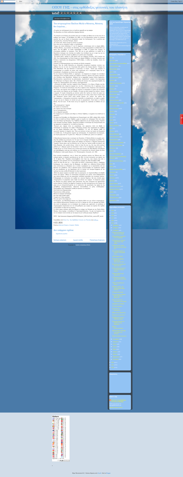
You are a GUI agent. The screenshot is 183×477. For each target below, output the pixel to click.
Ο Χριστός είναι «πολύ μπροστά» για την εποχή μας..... (119, 247)
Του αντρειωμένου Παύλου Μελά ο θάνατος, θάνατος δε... (119, 296)
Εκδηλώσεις (112, 97)
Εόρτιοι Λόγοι (113, 105)
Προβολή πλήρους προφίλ (115, 407)
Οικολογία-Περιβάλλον (115, 153)
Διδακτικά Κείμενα (63, 225)
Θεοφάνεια (112, 114)
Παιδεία (77, 225)
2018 (112, 213)
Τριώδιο (111, 192)
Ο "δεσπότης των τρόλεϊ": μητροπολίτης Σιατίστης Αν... (119, 279)
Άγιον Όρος (112, 60)
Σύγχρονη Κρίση (113, 183)
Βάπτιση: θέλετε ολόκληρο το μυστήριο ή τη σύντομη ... (119, 332)
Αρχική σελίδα (78, 240)
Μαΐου (115, 349)
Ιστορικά (71, 225)
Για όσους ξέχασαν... (117, 306)
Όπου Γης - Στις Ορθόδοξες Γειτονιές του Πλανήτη (118, 401)
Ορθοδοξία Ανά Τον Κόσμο (116, 161)
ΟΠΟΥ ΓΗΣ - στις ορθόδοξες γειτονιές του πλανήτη (89, 7)
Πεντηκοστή (112, 172)
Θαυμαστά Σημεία (113, 108)
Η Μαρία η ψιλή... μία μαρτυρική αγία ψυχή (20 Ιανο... (118, 288)
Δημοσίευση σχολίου (61, 233)
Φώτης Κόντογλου (114, 197)
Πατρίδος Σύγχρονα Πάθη (115, 169)
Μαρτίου (115, 354)
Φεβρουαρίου (116, 356)
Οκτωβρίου (116, 230)
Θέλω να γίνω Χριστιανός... (119, 312)
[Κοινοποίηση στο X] (58, 223)
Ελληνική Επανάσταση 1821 (116, 103)
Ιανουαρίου (116, 359)
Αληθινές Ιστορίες (113, 77)
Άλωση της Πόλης (113, 66)
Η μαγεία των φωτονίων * (118, 315)
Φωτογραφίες (112, 195)
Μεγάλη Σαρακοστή (114, 136)
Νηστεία (111, 151)
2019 (112, 210)
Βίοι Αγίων (112, 86)
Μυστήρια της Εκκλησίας (115, 145)
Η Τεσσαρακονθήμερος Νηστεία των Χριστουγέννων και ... (118, 260)
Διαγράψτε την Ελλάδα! (118, 303)
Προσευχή (111, 180)
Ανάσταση (111, 80)
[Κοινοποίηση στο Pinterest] (62, 223)
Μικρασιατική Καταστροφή (116, 142)
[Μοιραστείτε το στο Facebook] (60, 223)
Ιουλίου (115, 344)
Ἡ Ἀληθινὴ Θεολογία (117, 292)
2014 (112, 220)
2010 (112, 367)
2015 (112, 218)
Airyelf (99, 473)
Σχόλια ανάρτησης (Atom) (83, 245)
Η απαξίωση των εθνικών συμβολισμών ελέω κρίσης (118, 242)
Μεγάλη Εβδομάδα (114, 134)
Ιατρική (111, 120)
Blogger (108, 473)
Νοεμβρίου (116, 227)
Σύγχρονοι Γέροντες (114, 189)
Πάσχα (111, 163)
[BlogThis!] (56, 223)
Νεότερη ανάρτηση (60, 240)
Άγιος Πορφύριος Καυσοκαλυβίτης (118, 63)
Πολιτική (111, 175)
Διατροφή (111, 88)
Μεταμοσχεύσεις (113, 139)
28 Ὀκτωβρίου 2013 (117, 256)
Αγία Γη (111, 72)
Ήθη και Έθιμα (113, 69)
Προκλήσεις (112, 178)
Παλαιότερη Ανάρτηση (97, 240)
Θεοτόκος (111, 111)
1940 (110, 57)
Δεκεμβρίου (116, 225)
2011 (112, 365)
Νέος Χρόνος (112, 148)
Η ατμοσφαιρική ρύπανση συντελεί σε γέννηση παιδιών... (118, 270)
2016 (112, 215)
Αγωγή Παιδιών (113, 74)
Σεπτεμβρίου (116, 339)
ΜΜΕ (110, 128)
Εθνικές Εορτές (113, 94)
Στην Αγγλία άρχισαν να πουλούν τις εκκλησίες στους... (118, 252)
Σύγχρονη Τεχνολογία (114, 186)
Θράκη (111, 117)
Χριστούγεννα (112, 200)
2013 (112, 223)
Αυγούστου (116, 341)
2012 (112, 362)
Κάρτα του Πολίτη (113, 125)
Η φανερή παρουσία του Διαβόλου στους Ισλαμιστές (118, 323)
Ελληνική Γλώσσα (114, 100)
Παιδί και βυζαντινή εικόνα (119, 336)
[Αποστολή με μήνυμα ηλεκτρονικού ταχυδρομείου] (54, 223)
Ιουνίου (115, 346)
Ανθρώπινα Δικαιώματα (115, 83)
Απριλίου (115, 351)
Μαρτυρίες (112, 131)
